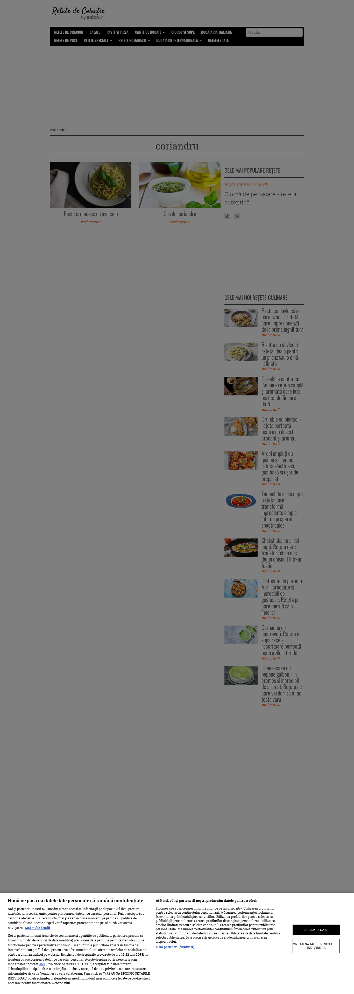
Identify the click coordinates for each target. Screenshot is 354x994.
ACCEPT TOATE (316, 930)
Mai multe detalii (37, 928)
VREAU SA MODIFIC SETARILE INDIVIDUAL (316, 946)
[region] (177, 943)
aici (42, 964)
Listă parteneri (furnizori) (175, 947)
